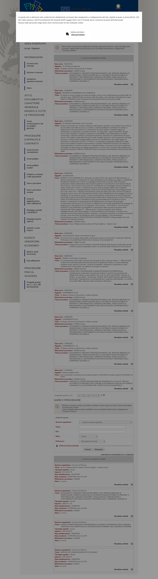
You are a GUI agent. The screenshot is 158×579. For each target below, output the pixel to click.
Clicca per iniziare (78, 35)
